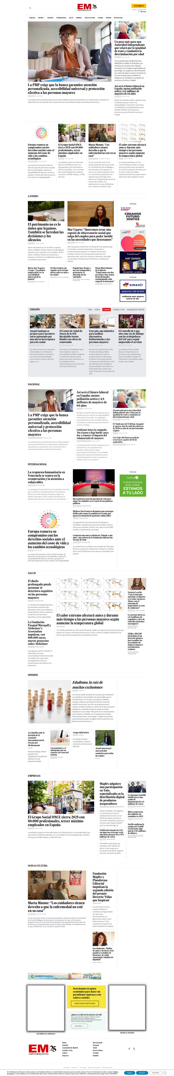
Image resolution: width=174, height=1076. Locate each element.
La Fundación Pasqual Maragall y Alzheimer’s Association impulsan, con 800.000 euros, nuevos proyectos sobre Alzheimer (39, 633)
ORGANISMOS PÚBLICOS (119, 444)
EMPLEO (115, 433)
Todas (90, 309)
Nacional (31, 96)
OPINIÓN (76, 735)
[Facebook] (129, 1049)
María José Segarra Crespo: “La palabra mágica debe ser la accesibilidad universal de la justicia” (36, 273)
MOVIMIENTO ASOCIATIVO (35, 438)
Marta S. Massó (80, 242)
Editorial (81, 690)
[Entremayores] (87, 7)
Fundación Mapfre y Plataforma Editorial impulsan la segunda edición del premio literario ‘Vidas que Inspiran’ (103, 887)
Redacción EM (39, 96)
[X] (134, 1049)
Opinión (30, 748)
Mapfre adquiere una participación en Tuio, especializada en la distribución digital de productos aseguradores (112, 794)
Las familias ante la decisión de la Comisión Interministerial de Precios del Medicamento (36, 739)
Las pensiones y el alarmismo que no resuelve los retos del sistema (59, 751)
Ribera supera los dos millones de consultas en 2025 (135, 814)
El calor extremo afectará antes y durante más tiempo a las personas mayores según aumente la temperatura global (132, 150)
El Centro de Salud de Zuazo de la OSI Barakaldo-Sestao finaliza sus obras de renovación (71, 336)
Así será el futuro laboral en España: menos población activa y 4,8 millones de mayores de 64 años (129, 90)
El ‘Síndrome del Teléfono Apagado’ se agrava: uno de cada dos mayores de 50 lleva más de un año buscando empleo (128, 427)
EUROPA (30, 550)
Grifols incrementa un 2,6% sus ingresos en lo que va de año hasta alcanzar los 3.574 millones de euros (112, 833)
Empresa (61, 158)
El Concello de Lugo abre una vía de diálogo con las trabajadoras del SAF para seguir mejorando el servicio (131, 336)
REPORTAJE (31, 243)
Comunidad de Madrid (135, 309)
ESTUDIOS (79, 408)
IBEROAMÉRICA (77, 506)
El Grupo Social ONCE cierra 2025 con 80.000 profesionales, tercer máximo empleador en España (70, 150)
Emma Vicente (39, 243)
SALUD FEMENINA (132, 626)
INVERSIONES (131, 806)
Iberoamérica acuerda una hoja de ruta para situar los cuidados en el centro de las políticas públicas (93, 501)
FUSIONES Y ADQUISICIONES (107, 806)
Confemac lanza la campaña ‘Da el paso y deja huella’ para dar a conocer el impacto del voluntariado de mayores (93, 434)
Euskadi (106, 309)
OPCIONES (155, 1073)
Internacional (32, 161)
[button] (30, 8)
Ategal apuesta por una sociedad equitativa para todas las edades (104, 752)
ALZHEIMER (31, 647)
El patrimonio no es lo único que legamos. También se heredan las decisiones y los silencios (46, 232)
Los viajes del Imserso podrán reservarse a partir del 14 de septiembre (126, 439)
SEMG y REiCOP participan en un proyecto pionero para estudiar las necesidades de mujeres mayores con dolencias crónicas (135, 641)
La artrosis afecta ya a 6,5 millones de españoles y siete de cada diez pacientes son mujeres (136, 619)
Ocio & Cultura (93, 158)
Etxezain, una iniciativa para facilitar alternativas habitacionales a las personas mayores (101, 336)
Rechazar (142, 1073)
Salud (121, 158)
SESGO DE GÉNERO (133, 652)
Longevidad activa (81, 732)
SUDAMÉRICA (77, 542)
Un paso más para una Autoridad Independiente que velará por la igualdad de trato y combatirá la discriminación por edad (130, 48)
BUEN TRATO (116, 419)
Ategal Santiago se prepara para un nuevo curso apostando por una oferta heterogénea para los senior (42, 336)
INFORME (76, 518)
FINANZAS (102, 839)
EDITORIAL (75, 690)
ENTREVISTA (71, 242)
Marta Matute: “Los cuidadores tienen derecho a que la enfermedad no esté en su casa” (102, 150)
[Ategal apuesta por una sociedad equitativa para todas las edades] (105, 738)
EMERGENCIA (31, 485)
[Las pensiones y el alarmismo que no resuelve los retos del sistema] (60, 738)
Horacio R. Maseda (104, 158)
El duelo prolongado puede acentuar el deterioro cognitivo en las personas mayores (40, 589)
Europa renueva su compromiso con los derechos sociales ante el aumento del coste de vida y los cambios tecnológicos (41, 151)
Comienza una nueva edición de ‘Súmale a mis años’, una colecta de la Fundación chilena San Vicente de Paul (93, 537)
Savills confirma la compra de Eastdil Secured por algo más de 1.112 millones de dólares (137, 828)
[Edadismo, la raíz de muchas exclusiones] (49, 701)
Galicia (97, 309)
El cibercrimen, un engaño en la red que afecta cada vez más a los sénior (59, 271)
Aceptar (129, 1073)
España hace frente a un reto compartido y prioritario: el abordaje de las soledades (82, 272)
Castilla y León (118, 309)
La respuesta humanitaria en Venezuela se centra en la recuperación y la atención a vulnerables (46, 477)
